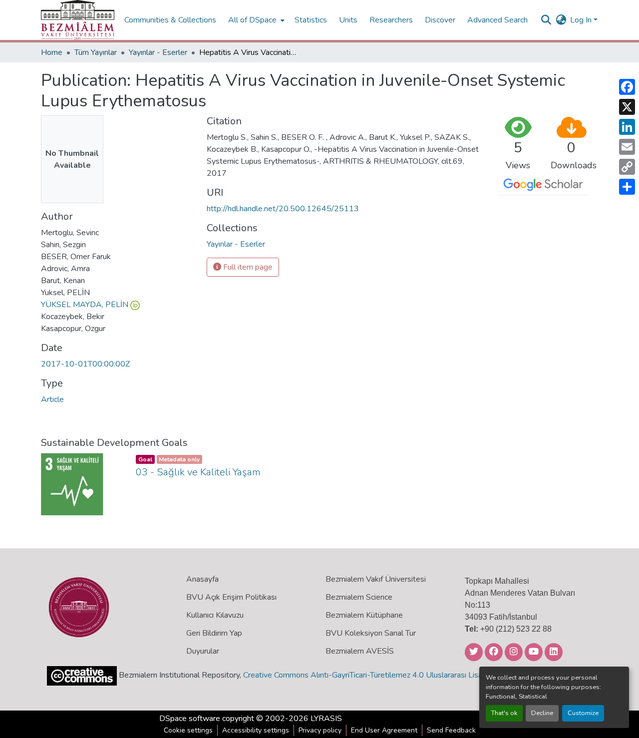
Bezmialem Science (358, 597)
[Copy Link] (627, 167)
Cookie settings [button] (188, 730)
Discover (440, 19)
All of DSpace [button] (252, 19)
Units (348, 19)
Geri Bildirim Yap (214, 633)
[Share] (627, 187)
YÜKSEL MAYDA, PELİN (84, 304)
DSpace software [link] (189, 718)
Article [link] (52, 399)
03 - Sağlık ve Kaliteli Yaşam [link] (198, 472)
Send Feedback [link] (451, 730)
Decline (542, 713)
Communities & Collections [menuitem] (170, 19)
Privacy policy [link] (320, 730)
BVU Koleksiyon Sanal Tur (370, 633)
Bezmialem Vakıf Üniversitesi (375, 579)
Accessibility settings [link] (255, 730)
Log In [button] (582, 19)
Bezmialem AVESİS (359, 651)
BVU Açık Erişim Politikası (231, 597)
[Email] (627, 147)
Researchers (391, 19)
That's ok (504, 713)
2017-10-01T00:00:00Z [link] (85, 364)
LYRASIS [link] (326, 718)
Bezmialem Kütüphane (364, 615)
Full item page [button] (247, 267)
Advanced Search (497, 19)
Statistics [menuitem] (311, 19)
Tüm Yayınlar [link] (95, 52)
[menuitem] (255, 20)
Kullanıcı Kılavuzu (215, 615)
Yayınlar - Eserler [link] (158, 52)
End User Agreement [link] (384, 730)
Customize (583, 713)
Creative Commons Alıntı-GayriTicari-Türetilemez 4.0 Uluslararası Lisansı (367, 675)
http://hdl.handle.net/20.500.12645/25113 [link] (283, 208)
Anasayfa (202, 579)
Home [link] (51, 52)
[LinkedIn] (627, 127)
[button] (77, 20)
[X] (627, 107)
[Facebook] (627, 87)
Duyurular (202, 651)
